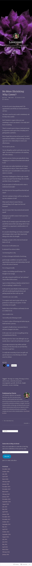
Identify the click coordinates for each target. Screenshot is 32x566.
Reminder (26, 424)
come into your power (16, 381)
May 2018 (4, 509)
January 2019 (5, 496)
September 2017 (6, 524)
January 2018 (5, 514)
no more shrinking (13, 385)
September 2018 (6, 501)
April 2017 (5, 529)
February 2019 (6, 494)
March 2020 (5, 479)
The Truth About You (7, 421)
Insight (24, 383)
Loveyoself (16, 42)
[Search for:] (10, 431)
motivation (5, 385)
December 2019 (6, 486)
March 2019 (5, 491)
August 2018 (5, 504)
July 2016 (4, 539)
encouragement (6, 383)
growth (13, 383)
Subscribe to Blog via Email (10, 443)
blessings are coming (13, 379)
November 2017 (6, 519)
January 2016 (5, 554)
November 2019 (6, 489)
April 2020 (5, 476)
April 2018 (5, 512)
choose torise (5, 381)
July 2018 (4, 507)
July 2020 (4, 474)
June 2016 (4, 542)
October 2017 (5, 522)
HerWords (18, 383)
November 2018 (6, 499)
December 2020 (6, 469)
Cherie (5, 97)
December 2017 (6, 517)
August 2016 (5, 537)
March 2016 (5, 549)
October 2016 (5, 532)
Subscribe (6, 456)
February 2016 (6, 552)
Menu (17, 51)
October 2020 (5, 471)
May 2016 (4, 544)
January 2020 (5, 484)
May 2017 (4, 527)
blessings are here (24, 379)
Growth (12, 97)
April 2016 (5, 547)
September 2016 (6, 534)
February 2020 (6, 481)
